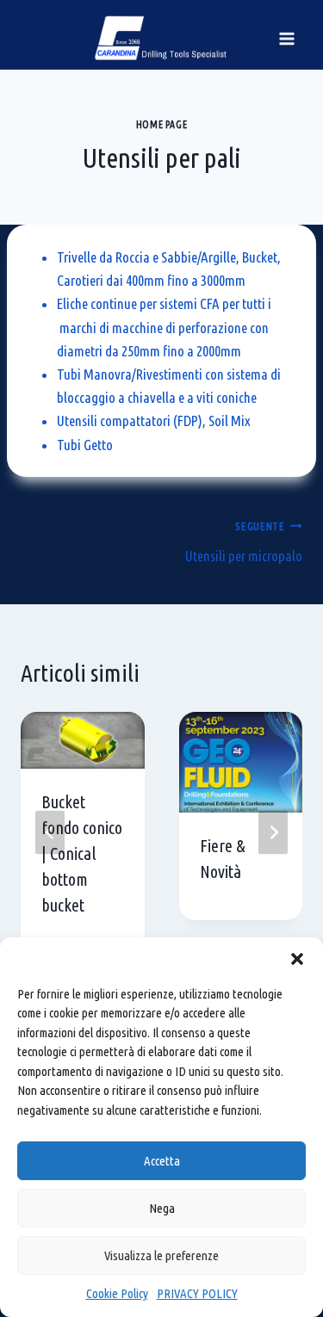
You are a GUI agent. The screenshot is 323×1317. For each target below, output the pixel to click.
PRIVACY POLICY (197, 1293)
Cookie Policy (117, 1293)
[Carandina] (161, 38)
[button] (297, 959)
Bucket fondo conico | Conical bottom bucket (81, 853)
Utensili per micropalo (243, 541)
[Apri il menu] (286, 38)
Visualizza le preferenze (161, 1255)
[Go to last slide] (50, 833)
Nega (162, 1208)
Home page (161, 124)
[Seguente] (273, 833)
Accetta (162, 1160)
